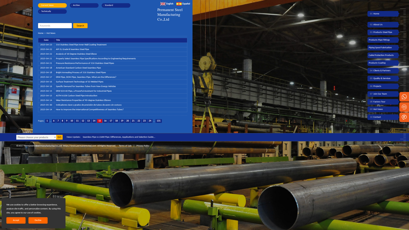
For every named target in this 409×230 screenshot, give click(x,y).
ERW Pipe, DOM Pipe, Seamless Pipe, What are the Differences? (86, 77)
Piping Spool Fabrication (380, 47)
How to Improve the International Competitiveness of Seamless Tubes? (90, 109)
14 (94, 121)
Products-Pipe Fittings (379, 40)
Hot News (50, 33)
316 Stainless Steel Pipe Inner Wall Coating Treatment (81, 45)
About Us (376, 24)
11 (77, 121)
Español (186, 4)
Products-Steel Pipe (381, 32)
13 (88, 121)
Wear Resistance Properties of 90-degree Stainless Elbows (83, 100)
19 (122, 121)
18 (116, 121)
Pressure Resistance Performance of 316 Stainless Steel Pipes (85, 63)
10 (71, 121)
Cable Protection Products (381, 55)
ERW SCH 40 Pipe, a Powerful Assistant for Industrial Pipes (84, 91)
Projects (375, 86)
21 (133, 121)
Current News (47, 5)
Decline (38, 220)
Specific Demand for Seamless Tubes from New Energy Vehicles (86, 86)
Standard (109, 5)
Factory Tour (377, 102)
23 (144, 121)
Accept (16, 220)
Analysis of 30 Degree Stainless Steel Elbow (76, 54)
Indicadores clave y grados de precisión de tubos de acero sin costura (88, 105)
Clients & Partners (380, 70)
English (169, 4)
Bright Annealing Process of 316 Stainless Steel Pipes (81, 72)
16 (105, 121)
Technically (46, 11)
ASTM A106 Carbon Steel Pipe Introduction (76, 96)
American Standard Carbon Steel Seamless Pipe (78, 68)
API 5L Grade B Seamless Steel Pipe (72, 49)
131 (159, 121)
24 (150, 121)
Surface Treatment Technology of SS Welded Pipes (79, 82)
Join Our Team (378, 94)
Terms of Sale (124, 146)
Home (40, 33)
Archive (76, 5)
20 (127, 121)
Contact (375, 117)
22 (139, 121)
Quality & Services (380, 78)
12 (83, 121)
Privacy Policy (142, 146)
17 (111, 121)
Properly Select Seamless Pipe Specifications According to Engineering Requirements (96, 58)
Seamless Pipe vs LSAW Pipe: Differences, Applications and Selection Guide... (119, 137)
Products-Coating (377, 63)
